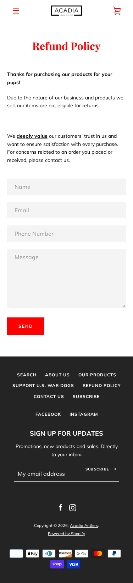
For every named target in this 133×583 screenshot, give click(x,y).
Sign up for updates (66, 433)
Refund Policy (102, 385)
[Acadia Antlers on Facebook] (60, 507)
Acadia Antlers (84, 525)
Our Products (97, 374)
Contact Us (49, 396)
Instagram (84, 414)
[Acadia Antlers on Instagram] (72, 507)
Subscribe (86, 396)
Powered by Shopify (66, 533)
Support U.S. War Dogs (43, 385)
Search (27, 374)
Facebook (48, 414)
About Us (57, 374)
